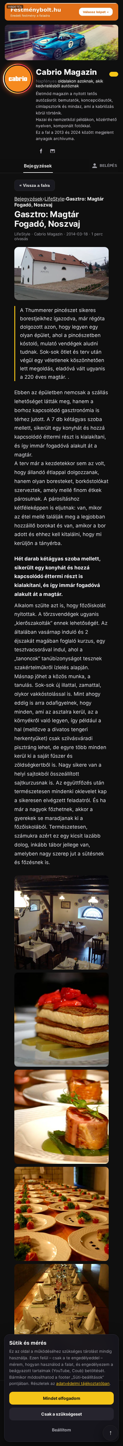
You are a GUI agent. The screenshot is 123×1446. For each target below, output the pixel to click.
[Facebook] (41, 151)
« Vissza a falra (34, 185)
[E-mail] (52, 151)
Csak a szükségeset (61, 1414)
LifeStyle (54, 199)
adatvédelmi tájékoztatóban (83, 1383)
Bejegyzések (38, 166)
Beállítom (61, 1429)
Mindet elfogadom (61, 1398)
